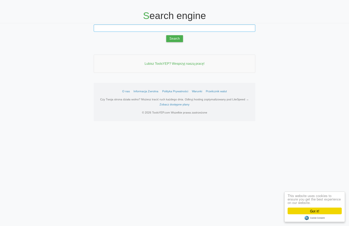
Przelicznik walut (216, 91)
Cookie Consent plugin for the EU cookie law (315, 218)
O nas (126, 91)
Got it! (314, 210)
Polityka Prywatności (175, 91)
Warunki (197, 91)
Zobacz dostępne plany (174, 104)
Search (174, 38)
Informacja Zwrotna (146, 91)
